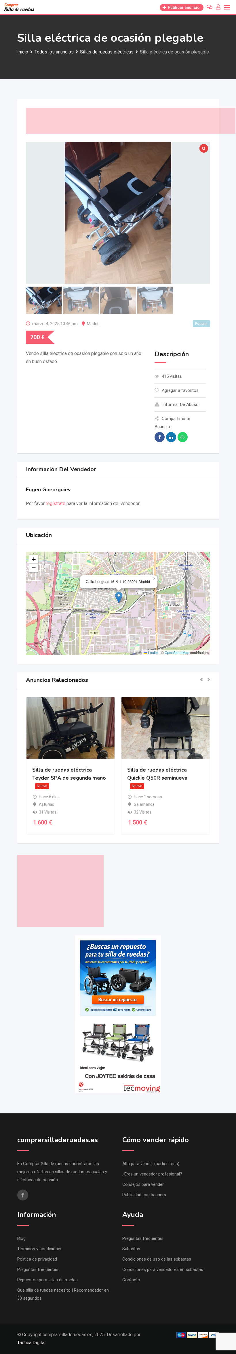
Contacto (131, 1279)
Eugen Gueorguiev (48, 489)
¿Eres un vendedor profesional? (152, 1174)
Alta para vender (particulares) (150, 1163)
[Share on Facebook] (160, 437)
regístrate (55, 503)
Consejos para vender (143, 1184)
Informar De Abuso (180, 404)
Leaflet (153, 652)
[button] (118, 597)
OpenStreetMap (177, 652)
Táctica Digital (31, 1342)
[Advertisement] (130, 121)
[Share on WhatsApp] (183, 437)
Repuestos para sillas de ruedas (47, 1279)
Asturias (46, 804)
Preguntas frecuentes (37, 1269)
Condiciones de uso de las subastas (156, 1259)
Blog (21, 1238)
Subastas (131, 1248)
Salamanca (144, 804)
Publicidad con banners (144, 1194)
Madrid (93, 323)
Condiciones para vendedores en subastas (162, 1269)
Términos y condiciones (39, 1248)
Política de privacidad (37, 1259)
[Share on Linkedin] (171, 437)
